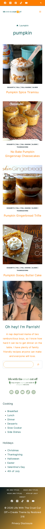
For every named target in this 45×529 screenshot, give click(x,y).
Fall (18, 87)
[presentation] (22, 64)
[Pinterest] (15, 3)
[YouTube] (26, 3)
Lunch (10, 415)
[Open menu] (40, 11)
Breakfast (12, 411)
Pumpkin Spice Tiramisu (22, 92)
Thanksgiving (22, 147)
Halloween (13, 458)
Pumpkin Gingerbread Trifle (22, 215)
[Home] (17, 25)
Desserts (11, 87)
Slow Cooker (14, 427)
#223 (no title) (31, 490)
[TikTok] (21, 3)
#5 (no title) (13, 490)
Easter (10, 462)
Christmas (13, 450)
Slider (35, 87)
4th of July (13, 471)
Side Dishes (14, 432)
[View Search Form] (40, 3)
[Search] (38, 364)
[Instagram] (10, 3)
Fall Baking (26, 87)
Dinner (11, 419)
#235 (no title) (14, 493)
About (23, 497)
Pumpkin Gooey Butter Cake (22, 275)
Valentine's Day (16, 467)
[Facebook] (5, 3)
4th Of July (32, 493)
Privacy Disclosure (22, 523)
